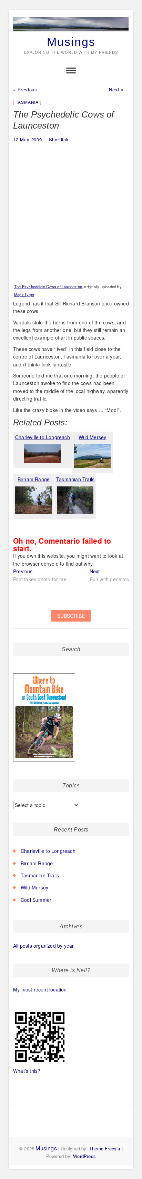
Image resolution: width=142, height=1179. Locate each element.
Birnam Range (37, 863)
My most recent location (40, 989)
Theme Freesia (104, 1148)
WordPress (84, 1156)
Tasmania (27, 102)
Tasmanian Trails (40, 875)
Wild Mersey (34, 887)
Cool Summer (36, 899)
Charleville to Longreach (48, 850)
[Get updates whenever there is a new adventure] (71, 619)
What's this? (26, 1070)
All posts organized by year (43, 945)
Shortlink (59, 139)
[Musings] (71, 17)
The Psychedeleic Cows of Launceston (48, 286)
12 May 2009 (27, 139)
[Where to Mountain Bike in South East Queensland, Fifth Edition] (44, 673)
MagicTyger (24, 294)
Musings (71, 41)
